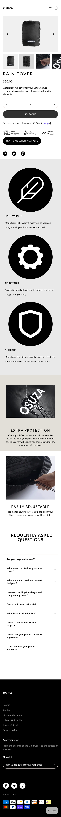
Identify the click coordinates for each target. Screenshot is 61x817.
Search (6, 704)
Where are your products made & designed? (24, 582)
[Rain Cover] (10, 61)
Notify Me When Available (22, 140)
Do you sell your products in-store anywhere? (24, 636)
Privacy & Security (12, 719)
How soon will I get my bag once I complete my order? (24, 594)
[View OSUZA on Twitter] (14, 786)
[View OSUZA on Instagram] (22, 786)
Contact (7, 709)
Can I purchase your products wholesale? (22, 648)
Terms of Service (11, 725)
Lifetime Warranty (12, 714)
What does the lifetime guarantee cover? (24, 570)
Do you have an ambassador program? (21, 624)
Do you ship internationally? (21, 604)
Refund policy (10, 730)
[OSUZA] (8, 8)
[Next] (54, 34)
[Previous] (7, 34)
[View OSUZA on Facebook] (6, 786)
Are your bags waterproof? (21, 559)
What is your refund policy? (21, 613)
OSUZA (7, 693)
